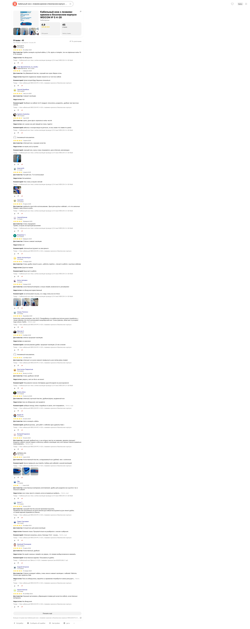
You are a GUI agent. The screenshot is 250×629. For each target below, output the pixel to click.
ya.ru (68, 623)
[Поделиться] (80, 11)
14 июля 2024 (27, 438)
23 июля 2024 (27, 418)
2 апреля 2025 (27, 172)
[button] (17, 31)
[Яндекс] (15, 4)
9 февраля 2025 (27, 239)
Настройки (56, 623)
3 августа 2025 (27, 93)
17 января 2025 (27, 261)
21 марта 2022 (27, 548)
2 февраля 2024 (27, 71)
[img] (17, 50)
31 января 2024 (27, 571)
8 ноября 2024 (27, 335)
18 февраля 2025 (27, 221)
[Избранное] (232, 4)
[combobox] (42, 3)
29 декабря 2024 (27, 316)
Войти (240, 4)
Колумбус (19, 623)
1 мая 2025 (26, 118)
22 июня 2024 (27, 506)
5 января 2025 (27, 284)
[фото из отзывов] (17, 158)
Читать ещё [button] (31, 322)
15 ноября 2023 (27, 525)
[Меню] (246, 4)
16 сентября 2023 (28, 593)
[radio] (14, 63)
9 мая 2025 (26, 485)
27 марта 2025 (27, 204)
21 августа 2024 (27, 396)
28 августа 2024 (27, 373)
